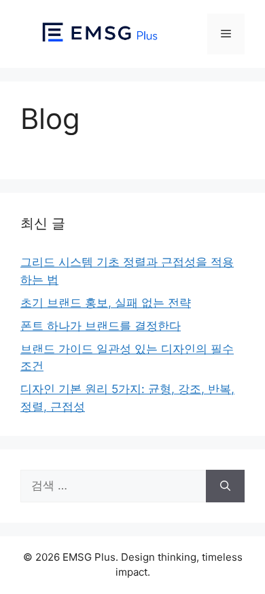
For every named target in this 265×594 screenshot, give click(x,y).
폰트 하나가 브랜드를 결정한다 (100, 326)
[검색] (225, 486)
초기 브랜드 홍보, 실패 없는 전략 (105, 303)
